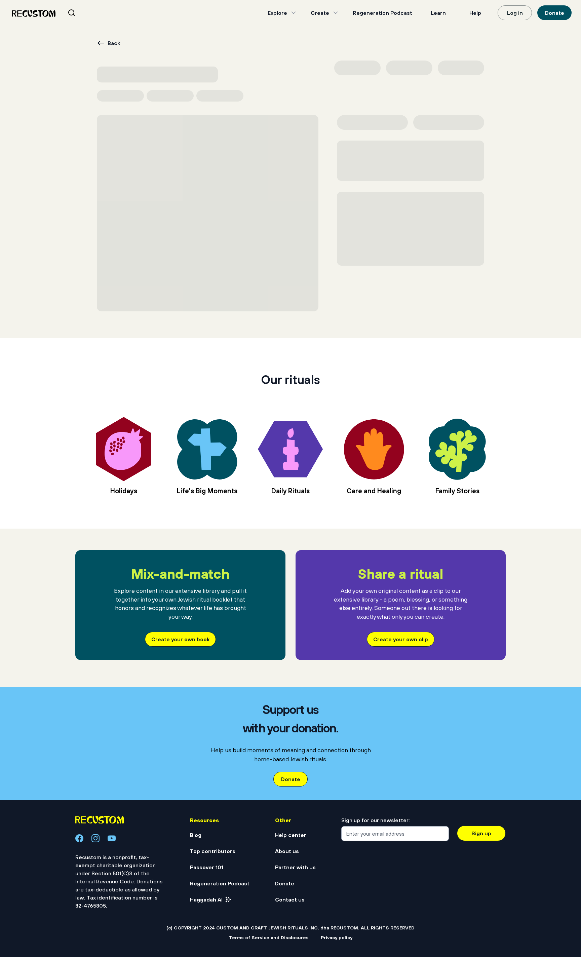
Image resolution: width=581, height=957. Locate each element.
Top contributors (212, 851)
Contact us (290, 899)
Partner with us (295, 867)
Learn (438, 13)
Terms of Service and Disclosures (269, 937)
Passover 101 (206, 867)
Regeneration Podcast (382, 13)
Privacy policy (336, 937)
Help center (290, 835)
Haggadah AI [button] (206, 899)
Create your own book (180, 639)
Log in (515, 13)
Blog (195, 835)
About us (287, 851)
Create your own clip (400, 639)
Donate (554, 13)
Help (475, 13)
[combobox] (79, 12)
